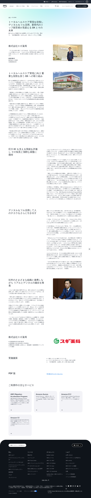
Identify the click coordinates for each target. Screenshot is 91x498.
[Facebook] (68, 486)
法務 (67, 471)
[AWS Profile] (87, 2)
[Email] (66, 489)
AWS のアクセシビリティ (72, 468)
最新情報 (11, 472)
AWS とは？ (12, 455)
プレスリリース (12, 477)
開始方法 (30, 455)
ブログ (10, 474)
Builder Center (50, 455)
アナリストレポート (33, 471)
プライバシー (12, 491)
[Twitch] (75, 486)
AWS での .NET (50, 460)
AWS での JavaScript (52, 471)
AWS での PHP (50, 468)
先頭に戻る (44, 480)
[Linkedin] (70, 486)
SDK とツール (50, 457)
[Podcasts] (79, 486)
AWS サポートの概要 (71, 466)
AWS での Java (50, 466)
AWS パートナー (32, 474)
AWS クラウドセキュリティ (16, 469)
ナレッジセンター (70, 463)
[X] (66, 486)
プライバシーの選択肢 (29, 491)
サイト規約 (19, 491)
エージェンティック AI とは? (16, 462)
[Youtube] (77, 486)
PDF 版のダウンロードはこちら (55, 374)
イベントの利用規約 (71, 476)
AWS (10, 17)
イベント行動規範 (70, 474)
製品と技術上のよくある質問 (35, 468)
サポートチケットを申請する (73, 457)
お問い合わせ (69, 455)
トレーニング (31, 457)
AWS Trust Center (32, 460)
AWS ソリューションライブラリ (36, 463)
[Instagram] (73, 486)
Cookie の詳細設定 (13, 493)
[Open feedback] (89, 249)
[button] (20, 6)
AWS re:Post (69, 460)
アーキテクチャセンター (34, 466)
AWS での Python (51, 463)
